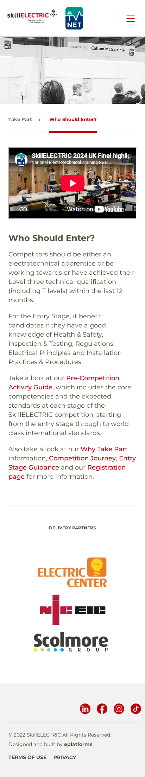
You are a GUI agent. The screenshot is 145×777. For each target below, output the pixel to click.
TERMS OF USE (27, 757)
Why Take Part (104, 449)
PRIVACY (64, 757)
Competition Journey (82, 458)
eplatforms (78, 744)
